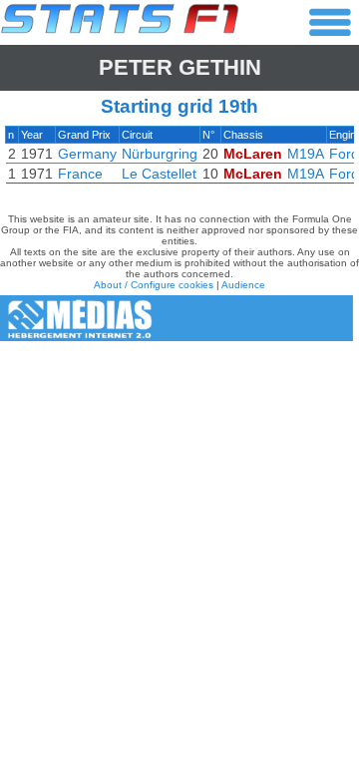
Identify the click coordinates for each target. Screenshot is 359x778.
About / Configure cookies (153, 284)
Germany (87, 154)
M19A (305, 154)
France (80, 174)
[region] (179, 160)
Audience (243, 284)
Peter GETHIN (180, 67)
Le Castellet (159, 174)
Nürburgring (159, 154)
